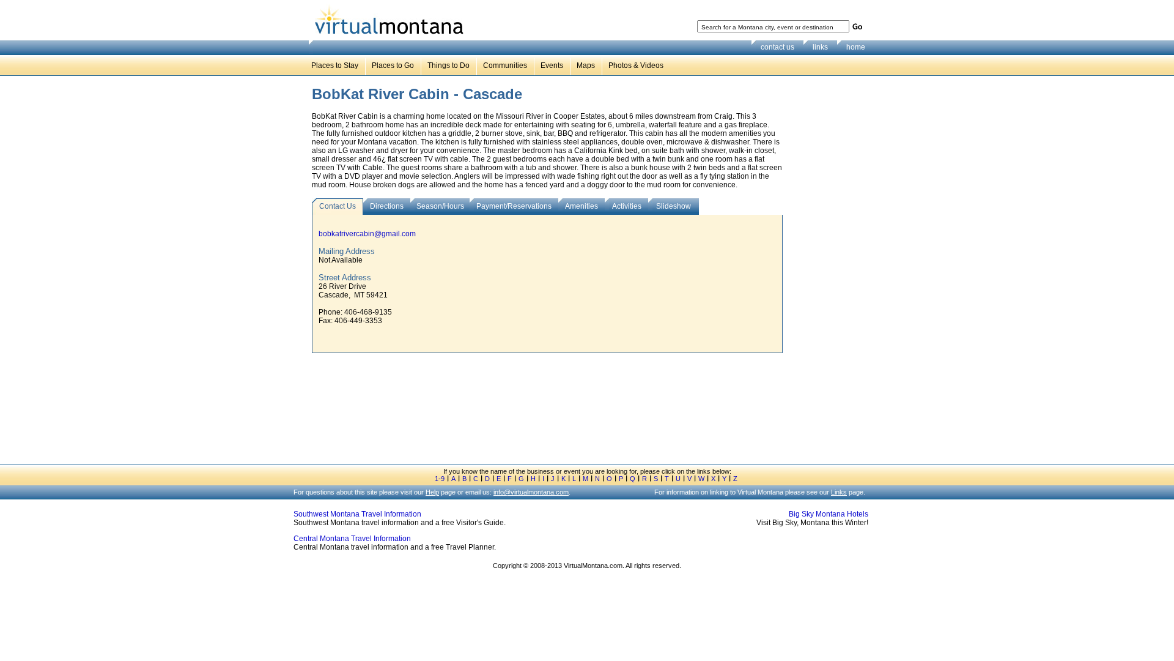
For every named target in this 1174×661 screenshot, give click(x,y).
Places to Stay (334, 65)
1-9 (440, 478)
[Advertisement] (829, 274)
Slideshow (673, 206)
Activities (626, 206)
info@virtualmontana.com (531, 492)
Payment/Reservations (514, 206)
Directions (387, 206)
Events (552, 65)
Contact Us (337, 206)
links (820, 47)
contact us (777, 47)
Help (432, 492)
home (855, 47)
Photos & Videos (635, 65)
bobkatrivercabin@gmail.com (367, 234)
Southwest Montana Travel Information (357, 514)
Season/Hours (440, 206)
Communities (505, 65)
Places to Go (393, 65)
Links (839, 492)
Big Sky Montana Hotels (828, 514)
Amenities (581, 206)
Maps (586, 65)
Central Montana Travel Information (352, 538)
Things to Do (448, 65)
